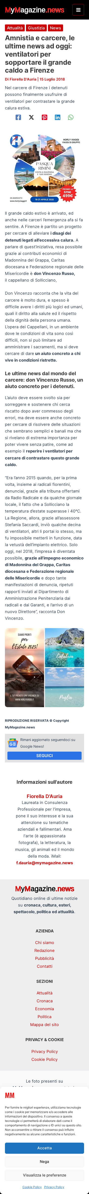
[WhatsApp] (70, 117)
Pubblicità (44, 958)
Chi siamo (44, 942)
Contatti (44, 966)
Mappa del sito (44, 1024)
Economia (44, 1008)
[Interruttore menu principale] (78, 10)
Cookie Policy (32, 1187)
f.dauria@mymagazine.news (44, 862)
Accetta (44, 1148)
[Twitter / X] (31, 117)
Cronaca (45, 1000)
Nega (44, 1161)
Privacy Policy (54, 1187)
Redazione (44, 950)
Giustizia (36, 27)
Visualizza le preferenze (44, 1175)
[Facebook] (18, 117)
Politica (44, 1016)
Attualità (15, 27)
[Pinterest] (44, 117)
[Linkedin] (57, 117)
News (55, 27)
